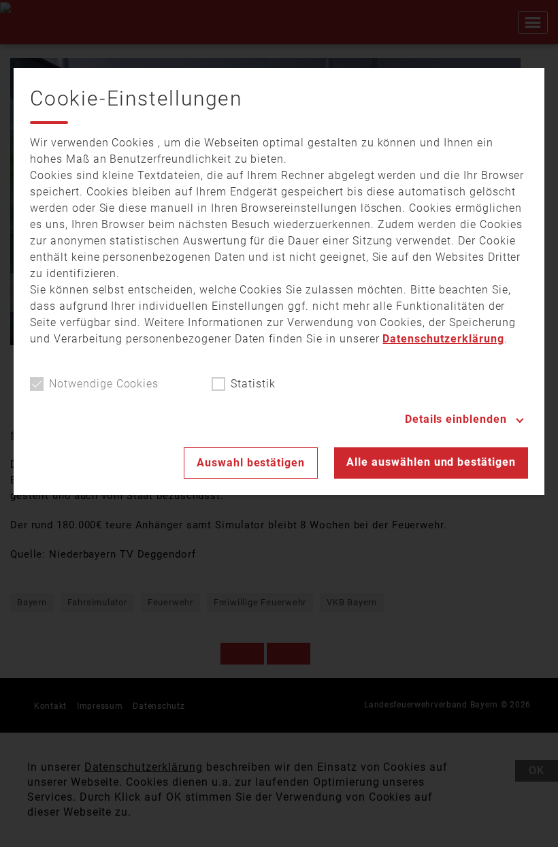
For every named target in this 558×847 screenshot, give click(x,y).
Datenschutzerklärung (443, 338)
